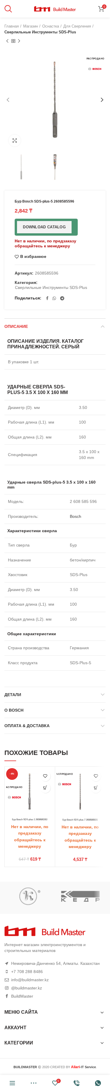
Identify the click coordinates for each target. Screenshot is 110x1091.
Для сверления (77, 26)
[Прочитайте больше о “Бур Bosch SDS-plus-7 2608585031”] (96, 788)
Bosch (75, 516)
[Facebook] (47, 298)
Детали (12, 694)
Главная (11, 26)
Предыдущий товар (7, 41)
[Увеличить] (15, 140)
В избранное (33, 256)
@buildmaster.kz (26, 988)
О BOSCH (13, 710)
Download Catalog (44, 227)
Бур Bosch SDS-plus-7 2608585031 (80, 819)
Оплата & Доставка (27, 725)
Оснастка (50, 26)
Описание (16, 326)
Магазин (30, 26)
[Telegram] (62, 298)
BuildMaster (22, 996)
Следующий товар (19, 41)
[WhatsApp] (54, 298)
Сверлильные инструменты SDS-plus (40, 32)
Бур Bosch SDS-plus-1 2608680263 (29, 819)
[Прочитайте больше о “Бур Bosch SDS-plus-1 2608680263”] (45, 788)
